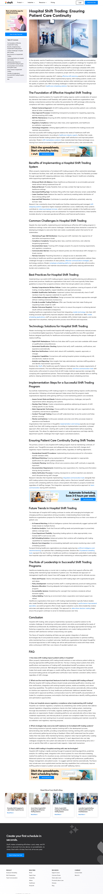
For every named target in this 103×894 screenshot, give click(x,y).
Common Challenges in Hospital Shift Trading (15, 51)
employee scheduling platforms (60, 263)
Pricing (53, 2)
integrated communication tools (73, 478)
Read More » (10, 812)
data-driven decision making (81, 608)
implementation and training (69, 424)
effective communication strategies (77, 260)
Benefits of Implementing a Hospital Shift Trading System (14, 47)
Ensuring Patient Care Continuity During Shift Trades (15, 66)
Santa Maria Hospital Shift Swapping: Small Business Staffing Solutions (38, 810)
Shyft (40, 366)
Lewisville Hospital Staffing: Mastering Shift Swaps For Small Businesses (86, 810)
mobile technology (79, 312)
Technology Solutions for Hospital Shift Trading (15, 59)
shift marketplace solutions (51, 140)
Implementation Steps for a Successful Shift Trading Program (15, 63)
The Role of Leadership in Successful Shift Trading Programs (15, 74)
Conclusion (10, 77)
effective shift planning (70, 76)
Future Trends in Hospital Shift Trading (14, 70)
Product (19, 2)
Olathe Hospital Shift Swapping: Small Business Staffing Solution (61, 810)
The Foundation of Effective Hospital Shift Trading (14, 44)
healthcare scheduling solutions (56, 86)
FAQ (8, 79)
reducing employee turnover (48, 209)
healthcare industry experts (68, 135)
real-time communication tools (83, 368)
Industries (30, 2)
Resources (42, 2)
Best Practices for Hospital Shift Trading (15, 55)
